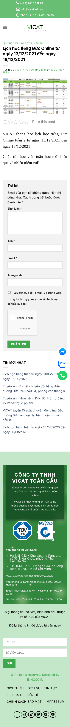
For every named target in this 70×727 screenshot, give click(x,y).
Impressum (55, 701)
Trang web (14, 275)
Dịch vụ (34, 688)
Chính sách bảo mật (24, 701)
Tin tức (50, 688)
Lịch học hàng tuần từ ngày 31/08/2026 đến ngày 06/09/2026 (34, 376)
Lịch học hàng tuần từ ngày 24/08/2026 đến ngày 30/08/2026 (34, 429)
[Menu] (5, 27)
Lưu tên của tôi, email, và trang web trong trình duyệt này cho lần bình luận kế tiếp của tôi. (34, 298)
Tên (11, 241)
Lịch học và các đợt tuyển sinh (24, 43)
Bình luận (14, 208)
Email (12, 258)
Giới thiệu (15, 688)
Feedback (15, 695)
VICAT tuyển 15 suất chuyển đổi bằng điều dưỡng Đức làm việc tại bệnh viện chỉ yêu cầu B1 (33, 415)
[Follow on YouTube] (53, 714)
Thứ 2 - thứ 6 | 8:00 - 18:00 (37, 15)
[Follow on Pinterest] (46, 714)
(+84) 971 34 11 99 (31, 3)
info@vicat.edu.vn (32, 9)
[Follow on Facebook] (17, 714)
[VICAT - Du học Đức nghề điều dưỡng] (35, 27)
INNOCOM (34, 679)
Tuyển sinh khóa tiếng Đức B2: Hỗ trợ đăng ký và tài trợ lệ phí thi (34, 400)
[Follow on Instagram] (24, 714)
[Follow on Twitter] (38, 714)
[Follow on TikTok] (31, 714)
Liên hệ (33, 695)
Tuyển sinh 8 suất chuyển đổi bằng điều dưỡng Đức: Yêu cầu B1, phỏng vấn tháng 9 (34, 388)
